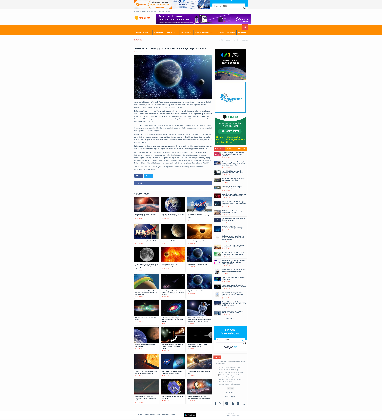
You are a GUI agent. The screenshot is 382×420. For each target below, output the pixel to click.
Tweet (149, 176)
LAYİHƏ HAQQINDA (147, 11)
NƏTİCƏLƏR (230, 393)
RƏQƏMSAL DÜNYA (143, 32)
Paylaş (139, 176)
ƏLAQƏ (168, 11)
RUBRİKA (220, 32)
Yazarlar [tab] (241, 149)
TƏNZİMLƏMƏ (186, 32)
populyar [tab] (230, 149)
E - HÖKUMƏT (158, 32)
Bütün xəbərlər (230, 319)
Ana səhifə (220, 40)
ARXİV (155, 11)
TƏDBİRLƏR (231, 32)
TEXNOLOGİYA (171, 32)
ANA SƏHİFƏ (137, 11)
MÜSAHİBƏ (242, 32)
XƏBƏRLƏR (161, 11)
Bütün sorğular (230, 397)
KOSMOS (245, 40)
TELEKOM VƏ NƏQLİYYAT (203, 32)
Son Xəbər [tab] (219, 149)
